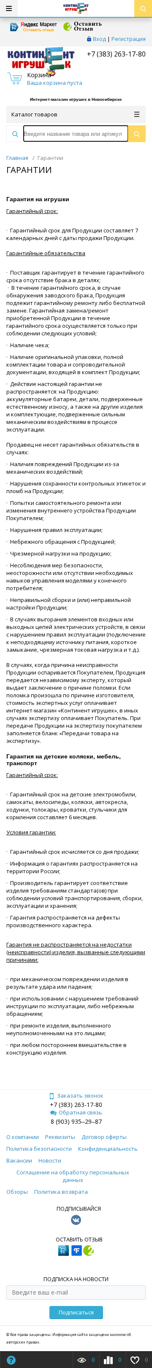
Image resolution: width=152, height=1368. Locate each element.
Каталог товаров (34, 114)
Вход (99, 39)
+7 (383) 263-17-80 (115, 54)
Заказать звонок (80, 1095)
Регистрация (128, 39)
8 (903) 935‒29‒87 (76, 1121)
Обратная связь (80, 1112)
